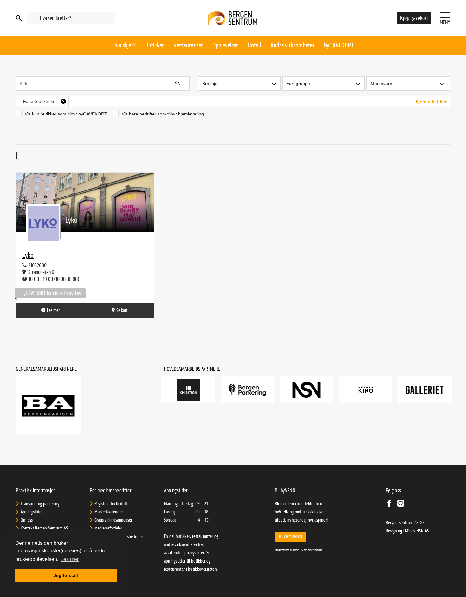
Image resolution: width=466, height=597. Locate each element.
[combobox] (71, 18)
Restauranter (188, 45)
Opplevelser (225, 45)
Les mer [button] (70, 559)
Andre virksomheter (292, 45)
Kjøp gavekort (414, 18)
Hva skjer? (124, 45)
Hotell (254, 45)
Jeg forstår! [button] (66, 575)
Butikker (154, 45)
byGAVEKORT (338, 45)
